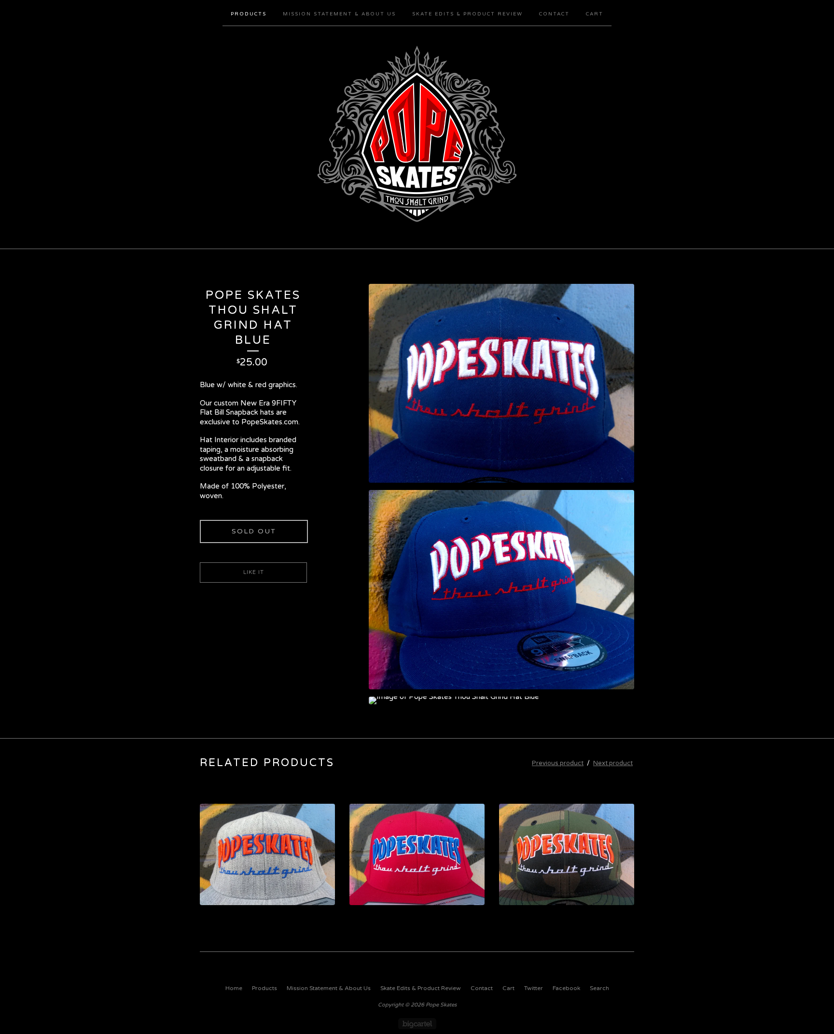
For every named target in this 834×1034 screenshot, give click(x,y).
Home (233, 988)
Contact (554, 14)
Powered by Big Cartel (417, 1023)
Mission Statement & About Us (339, 14)
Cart (594, 14)
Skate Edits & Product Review (467, 14)
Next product (613, 763)
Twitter (533, 988)
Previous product (558, 763)
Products (248, 14)
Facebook (566, 988)
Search (599, 988)
